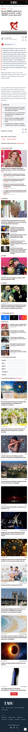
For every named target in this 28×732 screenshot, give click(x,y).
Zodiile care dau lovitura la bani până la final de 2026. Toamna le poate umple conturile (13, 560)
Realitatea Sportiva (11, 717)
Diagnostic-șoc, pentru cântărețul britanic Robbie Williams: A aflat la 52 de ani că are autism (13, 534)
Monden (5, 194)
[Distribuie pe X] (26, 40)
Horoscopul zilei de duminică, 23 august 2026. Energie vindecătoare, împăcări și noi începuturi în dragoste (15, 109)
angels (3, 139)
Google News (20, 143)
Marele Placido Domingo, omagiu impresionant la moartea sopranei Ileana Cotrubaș (18, 236)
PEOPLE (2, 171)
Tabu (9, 38)
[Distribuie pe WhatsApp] (23, 40)
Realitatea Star (19, 717)
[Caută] (26, 2)
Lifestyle (10, 6)
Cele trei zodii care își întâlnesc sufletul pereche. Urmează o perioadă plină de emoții (14, 120)
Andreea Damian (23, 583)
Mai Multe (14, 693)
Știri (6, 6)
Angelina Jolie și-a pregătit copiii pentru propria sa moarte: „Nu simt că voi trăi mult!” (13, 169)
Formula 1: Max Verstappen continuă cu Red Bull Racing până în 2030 (13, 278)
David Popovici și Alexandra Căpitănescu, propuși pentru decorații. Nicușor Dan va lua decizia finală (17, 229)
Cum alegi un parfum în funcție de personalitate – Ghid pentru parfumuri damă (13, 689)
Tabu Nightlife (17, 719)
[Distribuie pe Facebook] (26, 37)
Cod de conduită (5, 709)
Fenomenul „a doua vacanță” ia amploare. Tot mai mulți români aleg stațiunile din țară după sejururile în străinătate (14, 637)
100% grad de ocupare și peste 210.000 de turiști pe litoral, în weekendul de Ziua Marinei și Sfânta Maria (14, 185)
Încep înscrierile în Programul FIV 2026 (11, 585)
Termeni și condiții (9, 707)
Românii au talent (11, 139)
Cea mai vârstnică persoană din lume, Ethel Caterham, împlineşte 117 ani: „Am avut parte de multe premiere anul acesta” (13, 222)
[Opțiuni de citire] (25, 729)
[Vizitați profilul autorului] (2, 38)
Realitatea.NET (4, 717)
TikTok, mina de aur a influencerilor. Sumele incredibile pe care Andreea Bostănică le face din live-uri (15, 192)
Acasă (3, 6)
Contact (3, 707)
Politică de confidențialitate (19, 707)
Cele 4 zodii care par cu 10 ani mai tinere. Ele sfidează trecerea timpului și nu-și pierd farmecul (15, 114)
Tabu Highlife (10, 719)
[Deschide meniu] (2, 2)
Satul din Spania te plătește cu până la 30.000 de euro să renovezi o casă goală (15, 124)
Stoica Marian (24, 686)
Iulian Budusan (23, 530)
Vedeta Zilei (23, 719)
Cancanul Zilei (4, 719)
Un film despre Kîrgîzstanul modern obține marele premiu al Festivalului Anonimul (14, 180)
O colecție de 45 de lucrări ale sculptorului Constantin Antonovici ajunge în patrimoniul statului (18, 243)
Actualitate (5, 181)
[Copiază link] (23, 37)
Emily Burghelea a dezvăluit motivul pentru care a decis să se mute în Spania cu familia (14, 174)
